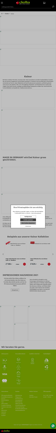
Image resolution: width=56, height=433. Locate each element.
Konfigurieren (28, 216)
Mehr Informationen (36, 213)
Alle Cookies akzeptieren (28, 223)
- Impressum (28, 226)
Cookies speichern (28, 220)
